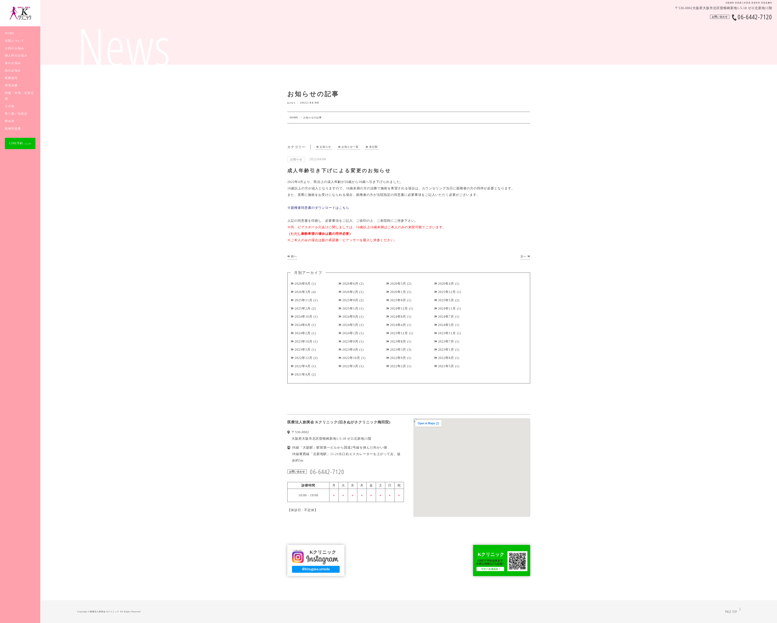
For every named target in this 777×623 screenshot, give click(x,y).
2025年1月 (350, 308)
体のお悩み (13, 63)
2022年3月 (350, 366)
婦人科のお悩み (16, 55)
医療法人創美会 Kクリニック (104, 611)
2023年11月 (447, 333)
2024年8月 (398, 316)
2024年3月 (446, 325)
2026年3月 (303, 292)
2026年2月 (350, 292)
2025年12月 (447, 292)
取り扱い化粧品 (16, 113)
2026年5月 (398, 283)
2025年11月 (303, 300)
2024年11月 (447, 308)
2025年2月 (303, 308)
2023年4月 (350, 349)
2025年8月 (398, 300)
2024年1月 (350, 333)
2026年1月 (398, 292)
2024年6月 (303, 325)
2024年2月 (303, 333)
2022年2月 (398, 366)
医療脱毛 (11, 78)
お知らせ (325, 146)
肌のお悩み (13, 70)
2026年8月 (303, 283)
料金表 (10, 121)
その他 (10, 106)
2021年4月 (303, 374)
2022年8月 (446, 358)
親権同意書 (13, 128)
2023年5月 (303, 349)
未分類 (373, 146)
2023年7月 (446, 341)
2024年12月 (399, 308)
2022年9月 (398, 358)
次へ (524, 256)
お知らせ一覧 (350, 146)
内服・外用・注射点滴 (19, 95)
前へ (293, 256)
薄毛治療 (11, 85)
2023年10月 (303, 341)
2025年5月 (446, 300)
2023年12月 (399, 333)
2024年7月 (446, 316)
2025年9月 (350, 300)
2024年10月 (303, 316)
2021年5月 (446, 366)
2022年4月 (303, 366)
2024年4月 (398, 325)
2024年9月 (350, 316)
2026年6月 (350, 283)
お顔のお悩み (14, 48)
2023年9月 (350, 341)
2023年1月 (446, 349)
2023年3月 (398, 349)
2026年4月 (446, 283)
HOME (10, 33)
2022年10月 (351, 358)
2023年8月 (398, 341)
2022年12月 (303, 358)
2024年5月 (350, 325)
